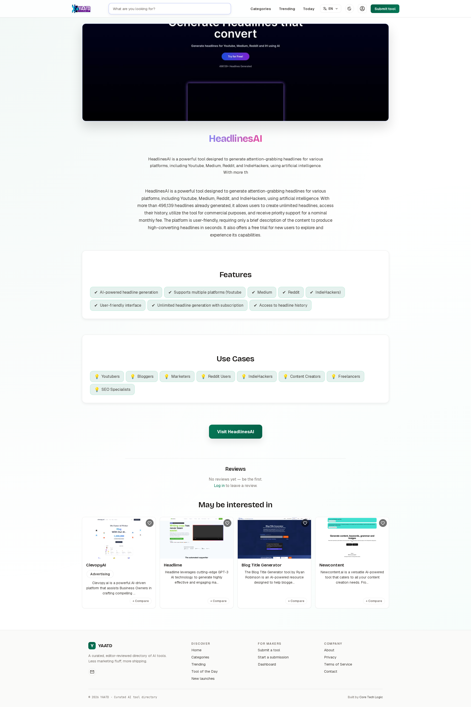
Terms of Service (338, 664)
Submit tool (385, 8)
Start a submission (273, 657)
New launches (203, 678)
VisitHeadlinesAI (235, 431)
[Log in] (362, 8)
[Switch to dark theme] (349, 8)
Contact (330, 671)
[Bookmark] (150, 523)
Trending (287, 8)
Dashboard (267, 664)
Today (308, 8)
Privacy (330, 657)
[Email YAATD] (92, 672)
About (329, 650)
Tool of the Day (204, 671)
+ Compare (140, 601)
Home (196, 650)
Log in (219, 485)
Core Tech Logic (371, 697)
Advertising (100, 574)
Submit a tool (269, 650)
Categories (260, 8)
